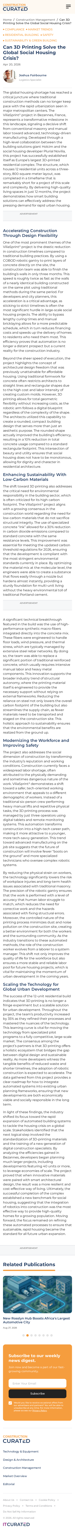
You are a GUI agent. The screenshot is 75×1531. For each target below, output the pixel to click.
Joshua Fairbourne (33, 75)
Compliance (14, 29)
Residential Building (22, 35)
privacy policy (39, 1410)
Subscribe (37, 1393)
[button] (23, 1335)
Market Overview (15, 1476)
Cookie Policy (47, 1499)
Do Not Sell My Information (19, 1511)
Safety (48, 35)
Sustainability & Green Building (31, 40)
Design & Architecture (18, 1460)
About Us (8, 1499)
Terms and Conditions (39, 1505)
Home (7, 20)
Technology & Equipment (21, 1451)
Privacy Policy (11, 1505)
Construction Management (35, 20)
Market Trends (40, 29)
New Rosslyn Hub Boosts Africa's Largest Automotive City (36, 1320)
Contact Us (26, 1499)
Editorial (8, 1484)
